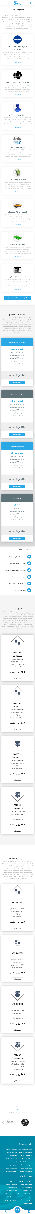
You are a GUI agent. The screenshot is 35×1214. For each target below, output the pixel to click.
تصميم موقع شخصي (17, 115)
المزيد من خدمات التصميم (17, 298)
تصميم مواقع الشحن (17, 147)
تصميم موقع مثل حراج (17, 212)
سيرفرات (17, 608)
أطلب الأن (17, 678)
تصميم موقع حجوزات (11, 1193)
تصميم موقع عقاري (11, 1149)
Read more (17, 62)
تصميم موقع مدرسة (26, 1196)
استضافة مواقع (17, 314)
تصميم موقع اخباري (17, 277)
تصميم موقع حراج (27, 1158)
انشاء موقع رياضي (17, 244)
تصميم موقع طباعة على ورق (17, 82)
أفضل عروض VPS (17, 858)
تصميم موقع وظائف (11, 1196)
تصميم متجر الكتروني (17, 179)
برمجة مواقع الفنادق (11, 1171)
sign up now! (17, 382)
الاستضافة (14, 1161)
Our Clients (17, 1107)
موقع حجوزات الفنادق (11, 1168)
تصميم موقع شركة (26, 1165)
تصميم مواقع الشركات (25, 1161)
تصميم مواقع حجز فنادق (25, 1149)
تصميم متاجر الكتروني (26, 1171)
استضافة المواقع (12, 1187)
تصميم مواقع (17, 9)
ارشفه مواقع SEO (12, 1155)
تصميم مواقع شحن (11, 1158)
